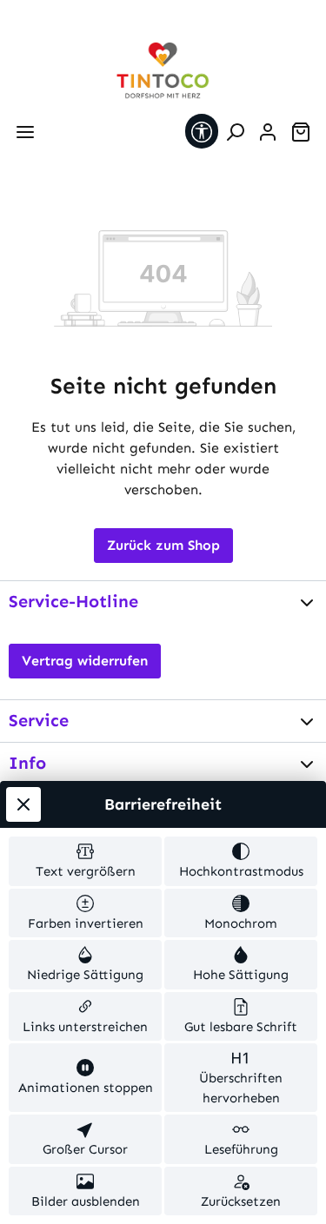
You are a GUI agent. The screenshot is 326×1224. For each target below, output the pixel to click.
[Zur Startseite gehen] (163, 71)
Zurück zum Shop (163, 545)
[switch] (85, 861)
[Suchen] (234, 132)
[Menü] (25, 132)
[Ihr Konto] (267, 132)
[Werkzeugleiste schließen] (23, 804)
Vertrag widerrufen (85, 660)
